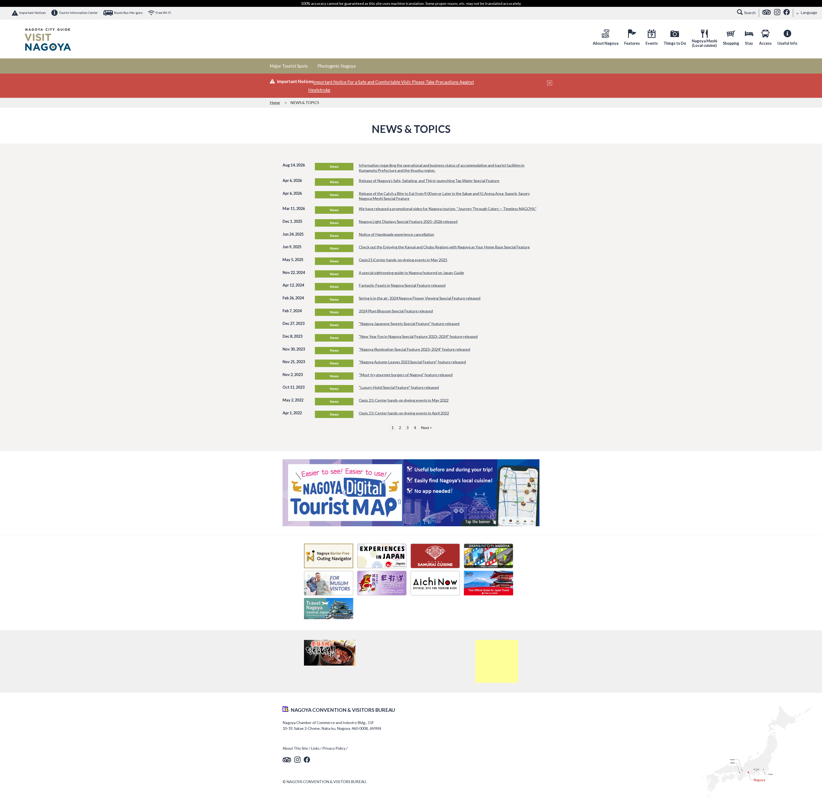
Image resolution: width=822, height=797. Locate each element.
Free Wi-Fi (163, 13)
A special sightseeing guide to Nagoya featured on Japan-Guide (411, 272)
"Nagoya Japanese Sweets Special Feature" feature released (409, 323)
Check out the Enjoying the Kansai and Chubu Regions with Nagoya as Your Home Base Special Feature (444, 247)
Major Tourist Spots (289, 65)
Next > (426, 427)
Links (315, 748)
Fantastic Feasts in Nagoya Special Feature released (402, 285)
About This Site (295, 748)
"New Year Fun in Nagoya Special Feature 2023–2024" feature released (418, 336)
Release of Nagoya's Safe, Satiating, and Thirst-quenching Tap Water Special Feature (429, 180)
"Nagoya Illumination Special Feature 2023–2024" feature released (414, 349)
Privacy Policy (333, 748)
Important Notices (32, 13)
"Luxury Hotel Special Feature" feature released (399, 387)
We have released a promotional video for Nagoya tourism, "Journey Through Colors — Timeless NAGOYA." (447, 208)
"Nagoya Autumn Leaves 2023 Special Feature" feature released (412, 362)
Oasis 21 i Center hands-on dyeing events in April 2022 (404, 413)
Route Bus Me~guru (128, 13)
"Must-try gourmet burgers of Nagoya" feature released (406, 374)
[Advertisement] (496, 661)
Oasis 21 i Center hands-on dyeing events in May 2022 (403, 400)
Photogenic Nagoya (336, 65)
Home (275, 102)
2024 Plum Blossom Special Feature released (396, 311)
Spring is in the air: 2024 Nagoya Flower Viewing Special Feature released (419, 298)
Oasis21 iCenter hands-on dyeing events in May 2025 (403, 259)
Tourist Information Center (78, 13)
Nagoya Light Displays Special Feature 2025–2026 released (408, 221)
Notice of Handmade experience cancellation (396, 234)
